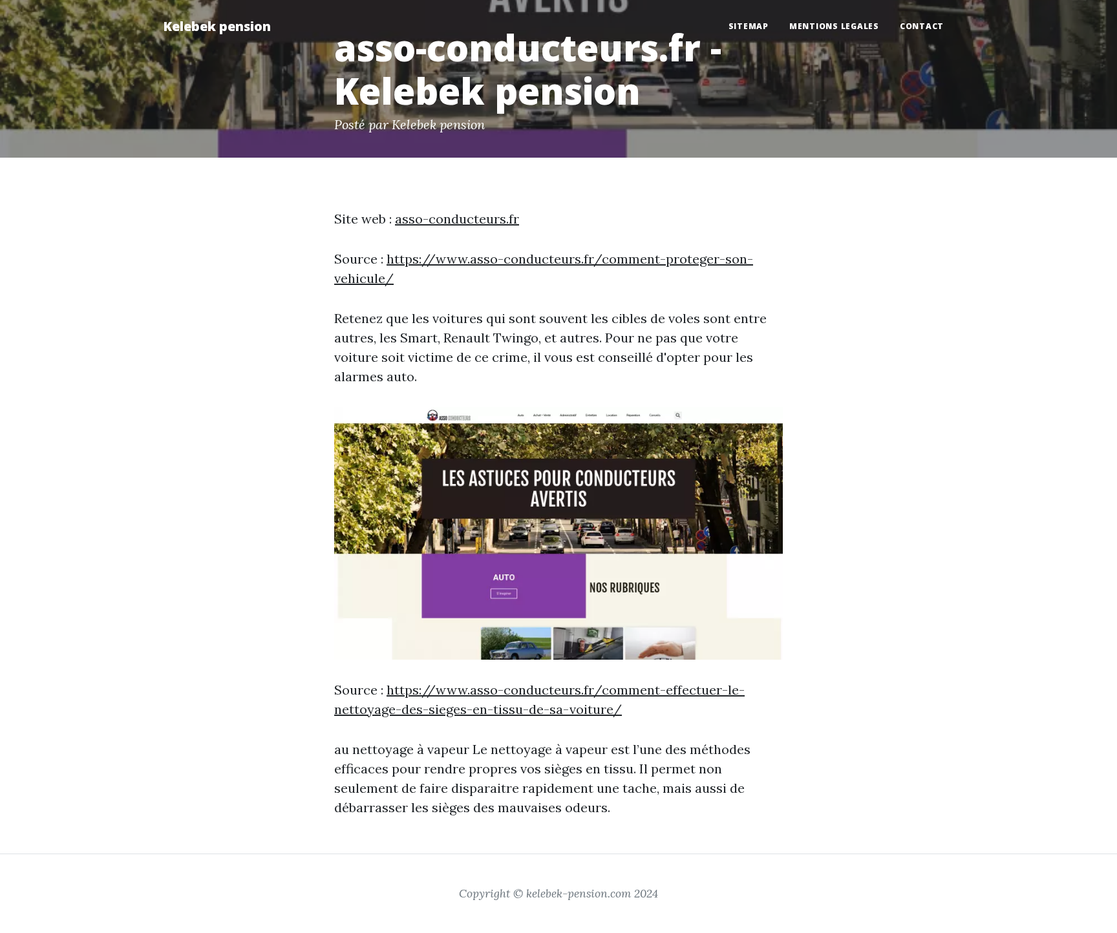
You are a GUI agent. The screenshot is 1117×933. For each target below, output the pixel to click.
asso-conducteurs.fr (457, 219)
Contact (922, 26)
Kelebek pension (217, 26)
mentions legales (834, 26)
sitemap (749, 26)
